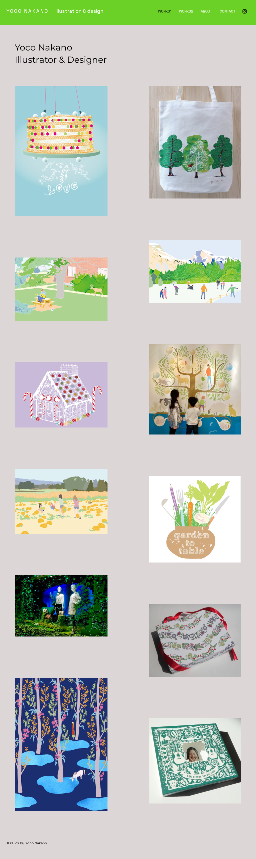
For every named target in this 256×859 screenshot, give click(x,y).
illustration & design (77, 11)
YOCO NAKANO (28, 11)
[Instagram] (245, 11)
